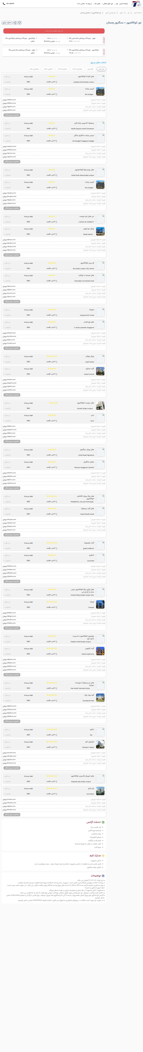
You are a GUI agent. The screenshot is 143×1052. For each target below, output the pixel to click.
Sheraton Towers (88, 747)
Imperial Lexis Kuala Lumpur (81, 782)
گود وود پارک (89, 695)
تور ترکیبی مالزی (110, 13)
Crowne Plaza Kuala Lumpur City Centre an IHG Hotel (82, 595)
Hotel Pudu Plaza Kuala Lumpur (82, 175)
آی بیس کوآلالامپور (87, 263)
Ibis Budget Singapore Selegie (83, 141)
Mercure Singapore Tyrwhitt (84, 467)
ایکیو (92, 729)
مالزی (121, 13)
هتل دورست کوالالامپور (85, 403)
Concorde (90, 561)
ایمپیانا (91, 309)
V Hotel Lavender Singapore (84, 327)
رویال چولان (90, 356)
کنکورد (91, 555)
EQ (91, 735)
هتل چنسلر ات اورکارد (86, 275)
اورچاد (92, 602)
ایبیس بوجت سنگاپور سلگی (84, 135)
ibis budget (89, 94)
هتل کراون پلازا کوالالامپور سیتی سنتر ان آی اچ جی (82, 590)
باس (92, 415)
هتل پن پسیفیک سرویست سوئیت (84, 684)
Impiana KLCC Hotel (87, 315)
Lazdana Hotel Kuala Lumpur (83, 82)
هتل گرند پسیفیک (87, 508)
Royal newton (88, 234)
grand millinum (88, 548)
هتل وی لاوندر (89, 322)
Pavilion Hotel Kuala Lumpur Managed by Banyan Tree (81, 642)
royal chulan (89, 362)
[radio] (94, 67)
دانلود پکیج (7, 23)
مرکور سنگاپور (89, 462)
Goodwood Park (88, 701)
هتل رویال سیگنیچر (87, 449)
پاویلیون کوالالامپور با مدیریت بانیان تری (83, 637)
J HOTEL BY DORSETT (86, 222)
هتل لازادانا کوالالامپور (86, 76)
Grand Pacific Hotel (87, 514)
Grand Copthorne (88, 654)
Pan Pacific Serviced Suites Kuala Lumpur (80, 688)
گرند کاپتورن (89, 648)
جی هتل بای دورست (86, 216)
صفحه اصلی (137, 13)
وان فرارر (91, 788)
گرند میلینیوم (89, 543)
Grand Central (89, 374)
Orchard (91, 607)
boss (92, 421)
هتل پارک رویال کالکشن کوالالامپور (85, 497)
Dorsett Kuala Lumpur (85, 408)
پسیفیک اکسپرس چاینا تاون (84, 123)
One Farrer (90, 794)
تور (128, 13)
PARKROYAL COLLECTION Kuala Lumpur (82, 502)
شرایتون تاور (89, 742)
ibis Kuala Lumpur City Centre (83, 268)
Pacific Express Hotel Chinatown (82, 129)
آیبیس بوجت (89, 89)
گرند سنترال (90, 368)
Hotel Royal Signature (86, 455)
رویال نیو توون (88, 229)
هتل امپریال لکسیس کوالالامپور (82, 776)
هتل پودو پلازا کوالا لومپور (84, 170)
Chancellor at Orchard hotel (84, 281)
